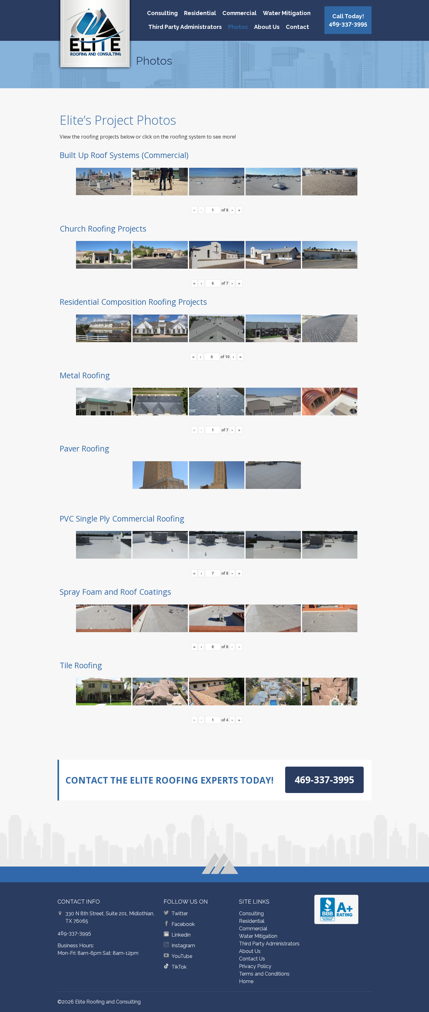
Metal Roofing (85, 375)
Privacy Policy (255, 966)
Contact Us (252, 959)
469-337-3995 (74, 933)
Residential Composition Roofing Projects (133, 301)
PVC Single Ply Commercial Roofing (122, 518)
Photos (238, 27)
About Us (267, 27)
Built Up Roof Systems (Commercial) (124, 155)
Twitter (179, 913)
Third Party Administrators (185, 27)
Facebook (183, 924)
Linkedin (181, 935)
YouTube (181, 956)
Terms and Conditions (264, 974)
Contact (297, 27)
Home (246, 981)
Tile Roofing (81, 665)
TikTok (179, 967)
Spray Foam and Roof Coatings (115, 591)
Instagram (183, 946)
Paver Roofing (84, 448)
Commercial (239, 13)
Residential (200, 13)
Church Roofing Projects (103, 228)
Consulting (162, 13)
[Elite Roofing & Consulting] (95, 36)
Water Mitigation (287, 13)
